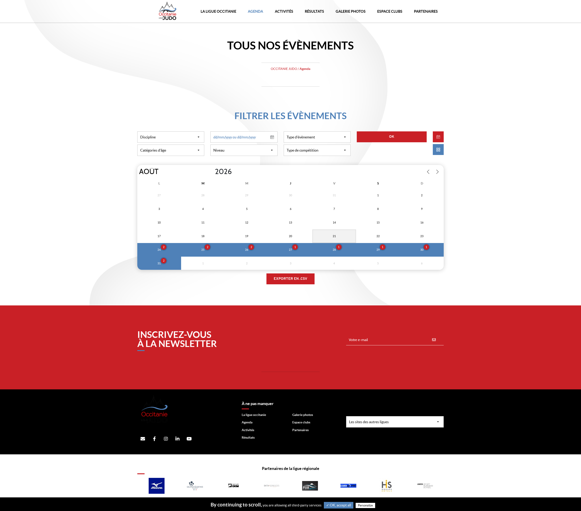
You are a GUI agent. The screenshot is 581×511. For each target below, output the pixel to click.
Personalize (365, 505)
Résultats (314, 11)
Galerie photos (351, 11)
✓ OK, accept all (338, 505)
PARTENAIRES (426, 11)
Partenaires (300, 430)
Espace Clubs (389, 11)
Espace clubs (301, 422)
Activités (284, 11)
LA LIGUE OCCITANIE (218, 11)
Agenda (255, 11)
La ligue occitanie (254, 415)
